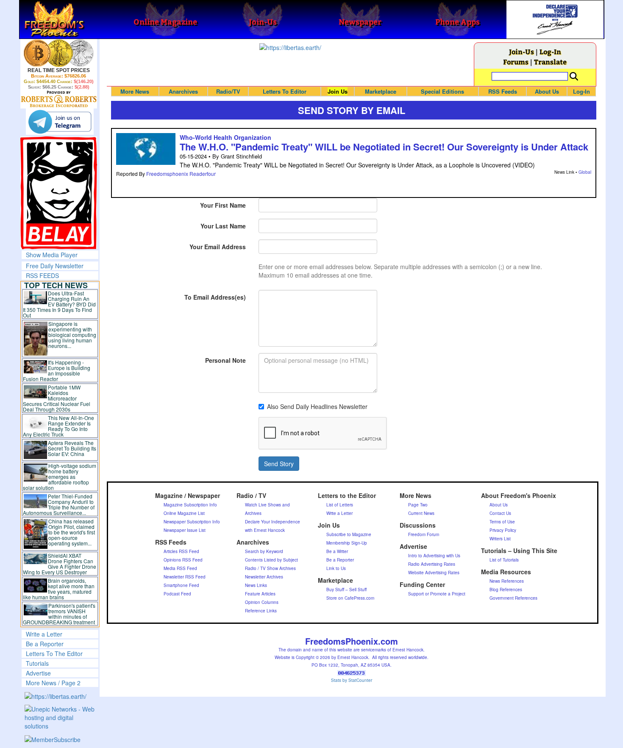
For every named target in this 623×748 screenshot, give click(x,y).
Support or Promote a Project (436, 594)
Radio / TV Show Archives (270, 568)
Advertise (38, 673)
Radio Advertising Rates (431, 564)
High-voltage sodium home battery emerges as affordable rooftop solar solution (59, 476)
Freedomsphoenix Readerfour (181, 173)
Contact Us (500, 513)
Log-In (550, 51)
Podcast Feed (177, 594)
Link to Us (336, 568)
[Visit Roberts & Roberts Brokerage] (58, 53)
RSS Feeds (502, 91)
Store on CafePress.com (350, 598)
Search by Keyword (264, 551)
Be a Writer (337, 551)
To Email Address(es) (215, 297)
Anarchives (183, 91)
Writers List (500, 539)
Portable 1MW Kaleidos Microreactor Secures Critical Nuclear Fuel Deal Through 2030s (56, 398)
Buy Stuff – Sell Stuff (346, 589)
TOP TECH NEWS (56, 285)
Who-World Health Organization (225, 137)
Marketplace (380, 91)
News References (507, 581)
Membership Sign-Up (346, 543)
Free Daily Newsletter (54, 265)
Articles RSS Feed (181, 551)
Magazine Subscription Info (190, 505)
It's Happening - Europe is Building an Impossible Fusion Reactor (57, 370)
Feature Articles (260, 594)
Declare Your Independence (272, 522)
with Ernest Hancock (265, 530)
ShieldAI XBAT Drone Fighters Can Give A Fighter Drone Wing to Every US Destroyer (60, 564)
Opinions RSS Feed (183, 560)
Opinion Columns (261, 602)
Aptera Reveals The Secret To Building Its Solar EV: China (72, 448)
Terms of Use (502, 522)
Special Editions (442, 91)
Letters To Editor (284, 91)
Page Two (418, 505)
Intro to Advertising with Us (434, 556)
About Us (547, 91)
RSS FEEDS (42, 275)
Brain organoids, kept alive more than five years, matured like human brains (59, 589)
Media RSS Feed (180, 568)
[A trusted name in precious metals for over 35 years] (58, 99)
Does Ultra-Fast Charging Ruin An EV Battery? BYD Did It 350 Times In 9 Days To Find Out (59, 304)
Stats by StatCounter (351, 680)
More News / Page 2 (53, 682)
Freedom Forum (423, 534)
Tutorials (37, 663)
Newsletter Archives (264, 577)
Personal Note (225, 360)
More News (134, 91)
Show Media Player (52, 254)
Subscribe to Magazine (348, 534)
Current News (421, 513)
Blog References (506, 589)
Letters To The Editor (54, 653)
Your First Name (223, 205)
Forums (515, 61)
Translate (550, 61)
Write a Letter (44, 634)
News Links (256, 585)
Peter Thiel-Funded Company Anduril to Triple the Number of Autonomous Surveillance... (59, 504)
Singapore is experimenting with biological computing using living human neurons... (72, 334)
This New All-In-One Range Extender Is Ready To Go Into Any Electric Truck (59, 426)
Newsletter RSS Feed (185, 577)
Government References (513, 598)
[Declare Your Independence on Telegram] (60, 121)
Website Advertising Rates (433, 573)
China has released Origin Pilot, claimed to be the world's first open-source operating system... (71, 532)
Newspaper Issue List (185, 530)
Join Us (338, 91)
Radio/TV (228, 91)
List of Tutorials (504, 560)
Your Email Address (217, 246)
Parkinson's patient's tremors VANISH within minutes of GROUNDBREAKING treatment (59, 614)
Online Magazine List (184, 513)
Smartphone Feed (181, 585)
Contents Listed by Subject (271, 560)
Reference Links (261, 611)
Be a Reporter (45, 644)
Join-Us (521, 51)
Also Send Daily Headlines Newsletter (317, 406)
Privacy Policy (503, 530)
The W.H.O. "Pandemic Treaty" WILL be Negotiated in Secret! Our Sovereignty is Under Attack (384, 146)
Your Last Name (223, 226)
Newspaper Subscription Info (192, 522)
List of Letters (339, 505)
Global (584, 172)
